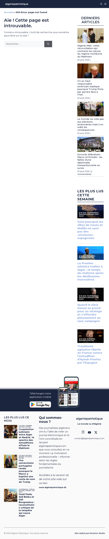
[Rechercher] (48, 44)
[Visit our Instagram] (89, 432)
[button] (101, 4)
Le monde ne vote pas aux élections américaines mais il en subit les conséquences (90, 124)
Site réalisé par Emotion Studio (90, 533)
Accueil (8, 12)
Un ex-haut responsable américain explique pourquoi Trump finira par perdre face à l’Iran (90, 88)
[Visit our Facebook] (83, 432)
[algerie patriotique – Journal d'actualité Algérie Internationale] (16, 4)
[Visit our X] (96, 432)
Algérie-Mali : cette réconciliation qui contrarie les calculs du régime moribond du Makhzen (89, 51)
